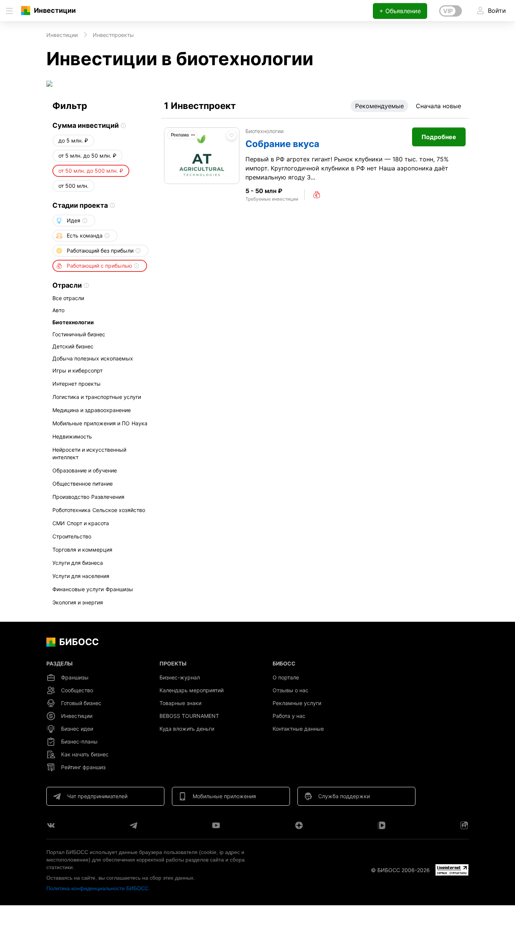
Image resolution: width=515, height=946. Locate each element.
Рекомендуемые (379, 106)
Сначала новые (438, 106)
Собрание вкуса (282, 143)
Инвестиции (55, 10)
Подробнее (439, 137)
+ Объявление (400, 11)
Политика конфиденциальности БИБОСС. (98, 888)
